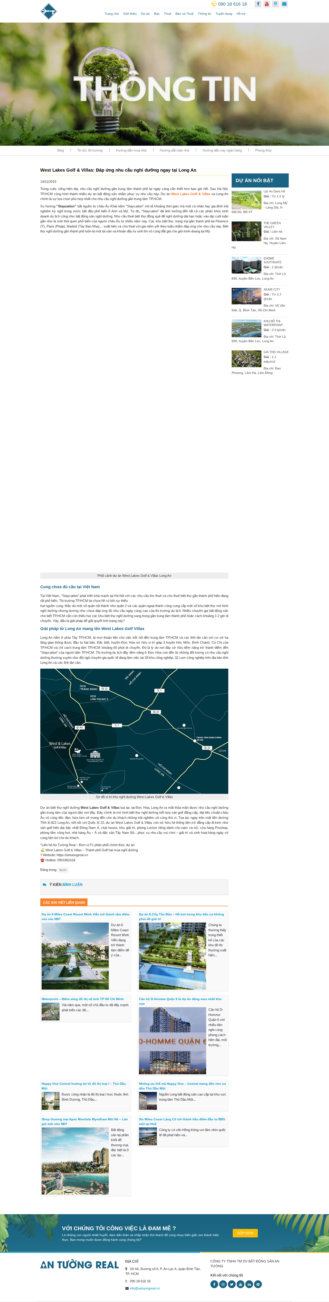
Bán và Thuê (184, 13)
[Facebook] (214, 1284)
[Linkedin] (249, 1284)
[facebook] (258, 4)
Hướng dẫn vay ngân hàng (222, 150)
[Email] (284, 4)
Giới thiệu (130, 13)
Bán (157, 13)
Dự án (145, 13)
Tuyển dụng (224, 13)
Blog (60, 150)
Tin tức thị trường (90, 150)
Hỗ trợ (241, 13)
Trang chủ (112, 13)
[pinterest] (275, 4)
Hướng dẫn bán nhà (174, 150)
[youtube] (266, 4)
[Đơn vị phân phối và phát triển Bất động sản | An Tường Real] (68, 11)
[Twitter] (232, 1284)
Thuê (167, 13)
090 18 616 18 (232, 4)
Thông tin (204, 13)
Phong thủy (263, 150)
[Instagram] (223, 1284)
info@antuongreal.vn (145, 1288)
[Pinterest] (258, 1284)
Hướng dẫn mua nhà (131, 150)
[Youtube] (240, 1284)
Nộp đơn (245, 1233)
